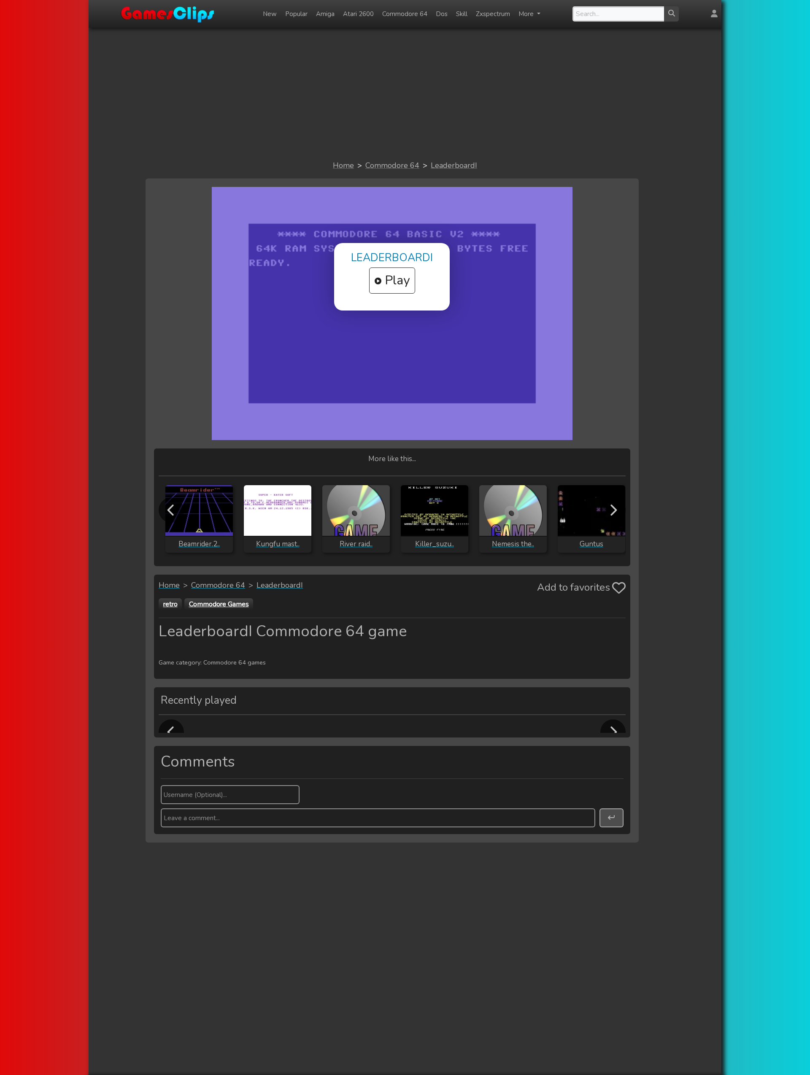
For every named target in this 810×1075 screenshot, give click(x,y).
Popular (296, 14)
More (526, 14)
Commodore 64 (404, 14)
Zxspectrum (493, 14)
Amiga (325, 14)
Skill (461, 14)
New (270, 14)
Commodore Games (219, 604)
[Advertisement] (405, 94)
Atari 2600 (358, 14)
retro (170, 604)
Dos (442, 14)
